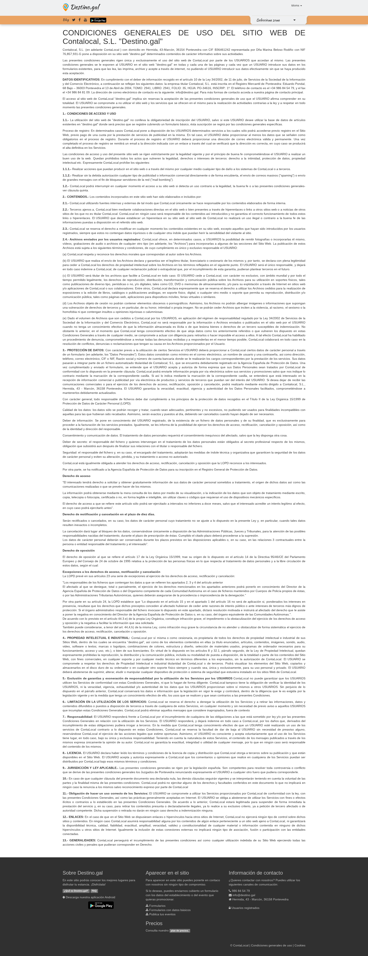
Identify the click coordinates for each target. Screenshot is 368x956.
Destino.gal (84, 7)
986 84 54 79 (241, 890)
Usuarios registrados (245, 908)
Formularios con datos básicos (170, 910)
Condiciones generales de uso (271, 945)
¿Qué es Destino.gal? (76, 891)
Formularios (157, 905)
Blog (66, 19)
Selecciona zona (268, 20)
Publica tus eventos (162, 914)
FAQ (94, 891)
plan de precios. (180, 930)
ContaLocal (241, 945)
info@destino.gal (244, 895)
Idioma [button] (295, 5)
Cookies (300, 945)
